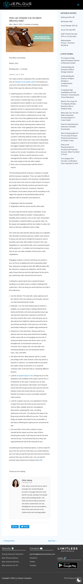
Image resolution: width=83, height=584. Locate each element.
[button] (79, 580)
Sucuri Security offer (68, 30)
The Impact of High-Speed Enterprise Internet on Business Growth (70, 60)
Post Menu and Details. (17, 58)
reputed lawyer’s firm (25, 376)
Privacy (71, 578)
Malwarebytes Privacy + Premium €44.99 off (67, 43)
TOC (65, 578)
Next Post (52, 541)
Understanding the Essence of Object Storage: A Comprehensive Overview (67, 81)
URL (41, 460)
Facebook (33, 558)
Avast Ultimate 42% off (69, 26)
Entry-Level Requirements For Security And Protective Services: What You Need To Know (70, 149)
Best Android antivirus (10, 562)
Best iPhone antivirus (10, 558)
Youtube (33, 565)
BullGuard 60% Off (67, 17)
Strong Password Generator (12, 554)
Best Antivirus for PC (10, 565)
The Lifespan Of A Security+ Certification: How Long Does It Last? (69, 161)
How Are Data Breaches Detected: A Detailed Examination (69, 126)
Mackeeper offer (66, 21)
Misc (10, 24)
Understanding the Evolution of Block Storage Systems (67, 69)
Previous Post (8, 541)
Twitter (32, 562)
